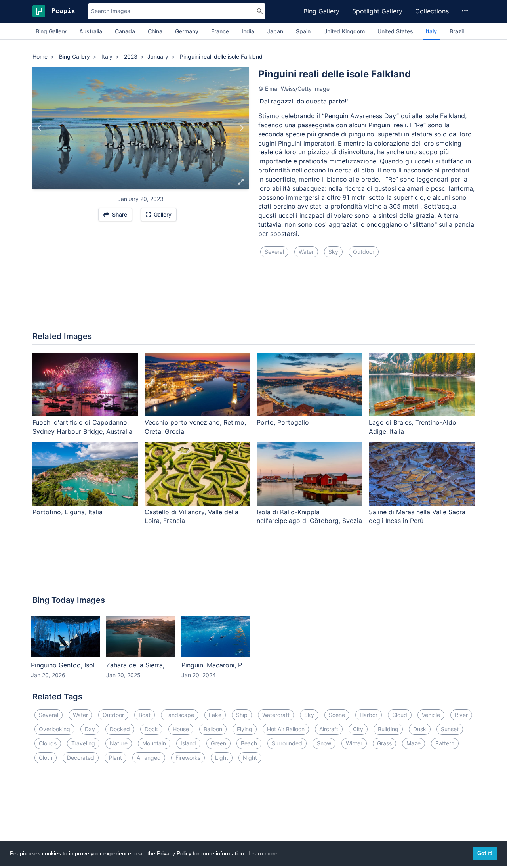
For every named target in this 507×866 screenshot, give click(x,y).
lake (215, 714)
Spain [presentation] (303, 31)
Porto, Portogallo (283, 422)
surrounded (287, 743)
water (306, 251)
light (221, 757)
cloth (45, 757)
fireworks (187, 757)
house (181, 729)
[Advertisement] (253, 299)
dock (151, 729)
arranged (149, 757)
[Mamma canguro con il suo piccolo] (241, 128)
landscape (179, 714)
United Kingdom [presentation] (344, 31)
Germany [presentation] (186, 31)
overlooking (54, 729)
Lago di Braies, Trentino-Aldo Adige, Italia (412, 426)
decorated (80, 757)
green (218, 743)
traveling (83, 743)
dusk (419, 729)
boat (145, 714)
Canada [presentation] (125, 31)
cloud (399, 714)
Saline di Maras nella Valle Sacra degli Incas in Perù (417, 516)
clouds (48, 743)
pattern (444, 743)
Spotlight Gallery (377, 11)
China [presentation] (155, 31)
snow (324, 743)
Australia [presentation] (90, 31)
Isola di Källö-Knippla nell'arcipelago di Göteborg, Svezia (309, 516)
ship (242, 714)
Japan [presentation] (275, 31)
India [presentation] (248, 31)
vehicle (431, 714)
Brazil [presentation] (457, 31)
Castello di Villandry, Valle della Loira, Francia (191, 516)
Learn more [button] (263, 853)
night (250, 757)
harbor (368, 714)
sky (333, 251)
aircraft (328, 729)
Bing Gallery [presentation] (51, 31)
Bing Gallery (321, 11)
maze (413, 743)
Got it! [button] (484, 853)
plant (115, 757)
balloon (213, 729)
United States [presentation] (395, 31)
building (388, 729)
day (90, 729)
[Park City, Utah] (39, 128)
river (461, 714)
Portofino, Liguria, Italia (67, 512)
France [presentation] (220, 31)
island (188, 743)
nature (119, 743)
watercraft (276, 714)
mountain (154, 743)
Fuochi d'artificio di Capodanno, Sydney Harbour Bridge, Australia (82, 426)
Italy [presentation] (431, 31)
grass (384, 743)
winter (354, 743)
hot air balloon (286, 729)
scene (337, 714)
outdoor (363, 251)
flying (244, 729)
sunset (450, 729)
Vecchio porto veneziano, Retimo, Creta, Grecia (195, 426)
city (358, 729)
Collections (432, 11)
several (274, 251)
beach (249, 743)
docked (120, 729)
